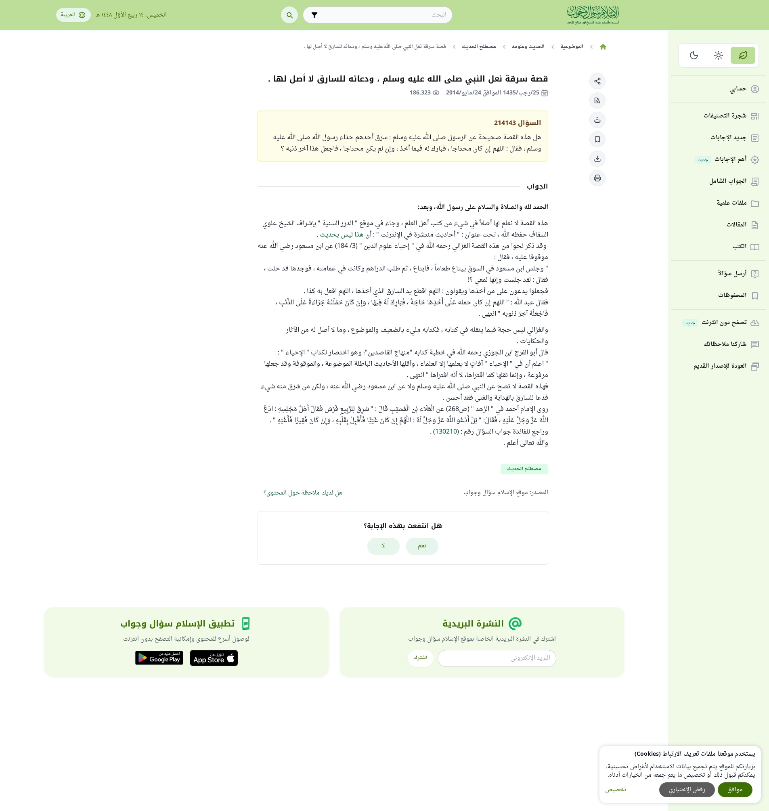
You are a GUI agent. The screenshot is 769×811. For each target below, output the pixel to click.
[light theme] (718, 55)
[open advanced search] (314, 15)
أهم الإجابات (722, 160)
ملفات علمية (732, 203)
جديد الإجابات (728, 138)
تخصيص (616, 790)
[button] (597, 81)
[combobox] (383, 15)
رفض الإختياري (687, 789)
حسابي (738, 89)
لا (383, 546)
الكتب (739, 247)
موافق (735, 789)
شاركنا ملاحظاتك (725, 344)
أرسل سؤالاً (732, 274)
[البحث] (289, 14)
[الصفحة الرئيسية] (603, 46)
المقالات (737, 225)
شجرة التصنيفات (725, 116)
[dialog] (680, 774)
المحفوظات (732, 296)
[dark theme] (694, 55)
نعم (422, 546)
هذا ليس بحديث (342, 235)
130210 (446, 432)
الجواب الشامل (728, 181)
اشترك (420, 658)
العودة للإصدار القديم (720, 366)
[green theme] (743, 55)
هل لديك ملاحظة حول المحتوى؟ (303, 493)
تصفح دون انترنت (716, 323)
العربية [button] (68, 15)
